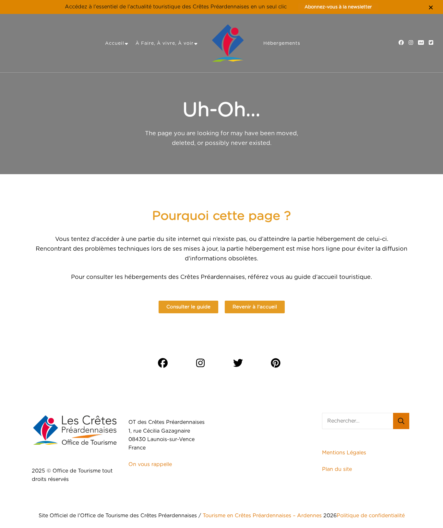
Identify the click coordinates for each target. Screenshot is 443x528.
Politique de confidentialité (371, 515)
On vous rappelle (150, 464)
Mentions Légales (344, 452)
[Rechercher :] (357, 421)
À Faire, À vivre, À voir (165, 43)
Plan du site (337, 469)
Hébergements (281, 43)
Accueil (114, 43)
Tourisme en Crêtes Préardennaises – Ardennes (262, 515)
